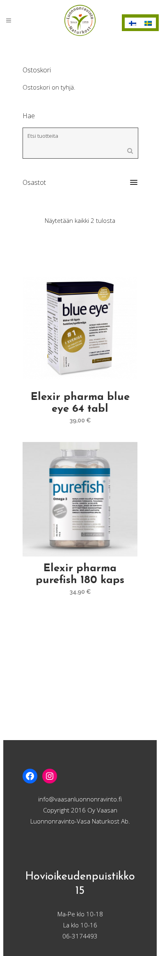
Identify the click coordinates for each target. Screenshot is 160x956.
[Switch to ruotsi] (148, 23)
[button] (80, 182)
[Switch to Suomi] (132, 23)
